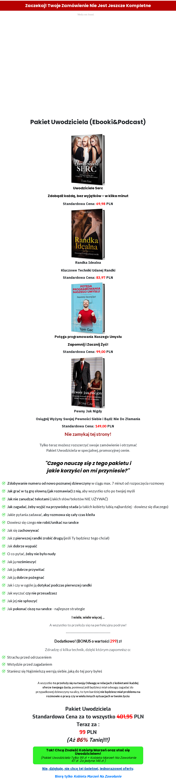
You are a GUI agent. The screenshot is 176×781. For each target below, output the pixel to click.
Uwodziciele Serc (88, 188)
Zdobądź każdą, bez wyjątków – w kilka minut (88, 195)
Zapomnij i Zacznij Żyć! (88, 344)
